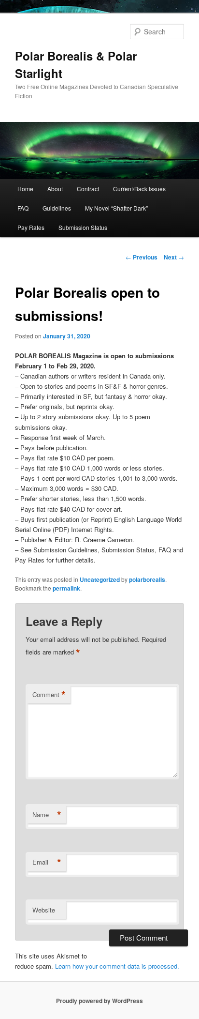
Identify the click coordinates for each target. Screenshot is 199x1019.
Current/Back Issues (139, 188)
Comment (49, 694)
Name (46, 814)
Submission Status (82, 227)
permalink (66, 588)
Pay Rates (30, 227)
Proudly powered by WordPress (99, 1000)
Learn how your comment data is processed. (117, 966)
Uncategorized (100, 579)
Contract (88, 188)
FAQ (22, 208)
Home (25, 188)
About (55, 188)
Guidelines (57, 208)
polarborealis (147, 579)
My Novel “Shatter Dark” (116, 208)
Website (43, 909)
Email (46, 862)
